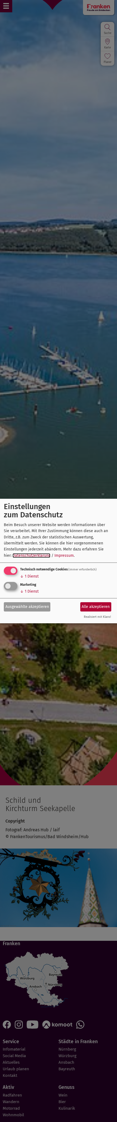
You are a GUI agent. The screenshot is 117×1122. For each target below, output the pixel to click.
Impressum (64, 555)
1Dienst (29, 576)
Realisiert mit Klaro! (97, 617)
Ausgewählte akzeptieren (27, 606)
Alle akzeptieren (96, 606)
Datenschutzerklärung (31, 555)
